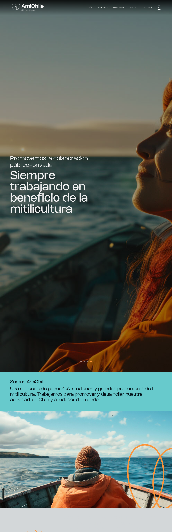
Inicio (90, 7)
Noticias (134, 7)
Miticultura (119, 7)
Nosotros (103, 7)
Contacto (148, 7)
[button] (81, 361)
